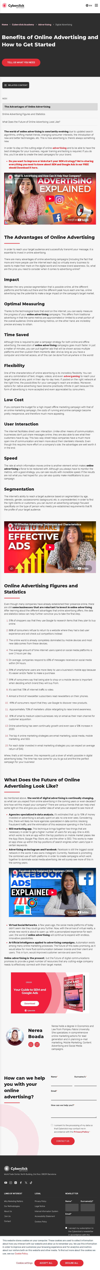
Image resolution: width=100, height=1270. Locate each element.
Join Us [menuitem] (7, 1216)
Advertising (44, 24)
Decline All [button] (71, 1263)
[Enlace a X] (26, 1182)
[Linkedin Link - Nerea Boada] (30, 1044)
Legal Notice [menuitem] (40, 1206)
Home (5, 24)
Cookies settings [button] (24, 1263)
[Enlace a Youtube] (5, 1182)
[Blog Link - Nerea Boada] (37, 1044)
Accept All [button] (46, 1263)
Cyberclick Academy (23, 24)
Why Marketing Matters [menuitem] (13, 1201)
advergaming (72, 376)
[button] (96, 5)
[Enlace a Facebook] (20, 1182)
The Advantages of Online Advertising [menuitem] (27, 106)
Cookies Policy (41, 1222)
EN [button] (90, 5)
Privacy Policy (81, 1132)
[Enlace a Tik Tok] (31, 1182)
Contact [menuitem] (7, 1221)
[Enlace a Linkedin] (15, 1182)
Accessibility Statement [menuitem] (45, 1216)
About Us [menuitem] (8, 1211)
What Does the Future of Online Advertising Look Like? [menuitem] (31, 121)
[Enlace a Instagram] (10, 1182)
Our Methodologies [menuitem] (12, 1206)
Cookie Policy (21, 1253)
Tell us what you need (21, 62)
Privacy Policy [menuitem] (40, 1201)
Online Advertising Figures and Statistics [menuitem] (23, 114)
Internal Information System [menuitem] (46, 1211)
